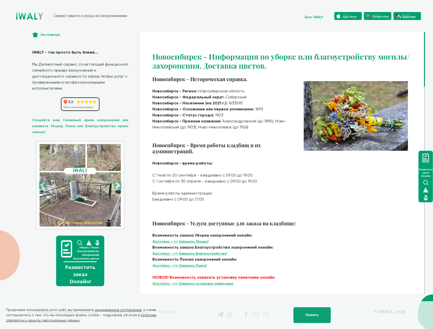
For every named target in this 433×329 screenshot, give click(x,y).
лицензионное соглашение (118, 310)
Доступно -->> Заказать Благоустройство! (189, 253)
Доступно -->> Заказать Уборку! (180, 241)
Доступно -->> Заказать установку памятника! (192, 283)
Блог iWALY (314, 17)
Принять (312, 315)
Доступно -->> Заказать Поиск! (179, 265)
